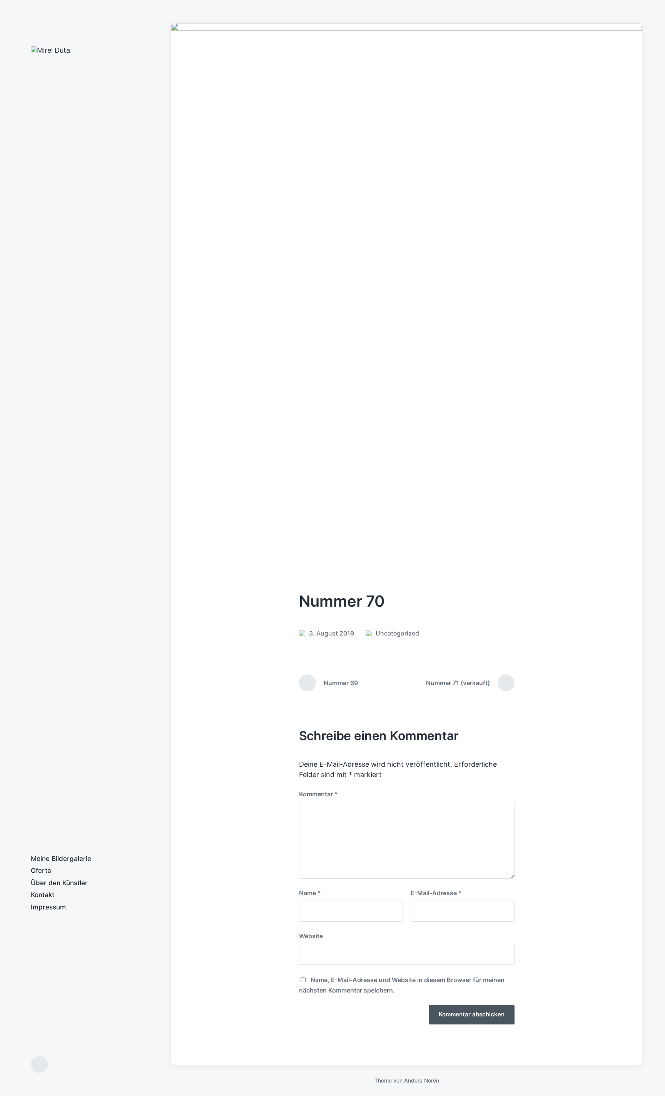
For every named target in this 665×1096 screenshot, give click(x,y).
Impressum (48, 907)
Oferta (41, 870)
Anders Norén (421, 1080)
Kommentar (318, 794)
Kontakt (42, 895)
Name (310, 893)
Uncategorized (397, 633)
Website (311, 936)
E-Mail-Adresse (436, 893)
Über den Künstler (59, 883)
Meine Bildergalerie (61, 858)
